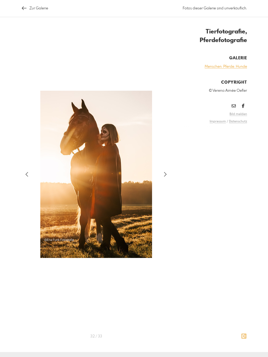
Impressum (218, 121)
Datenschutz (238, 121)
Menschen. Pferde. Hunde (226, 66)
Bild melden (238, 114)
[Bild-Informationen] (244, 336)
